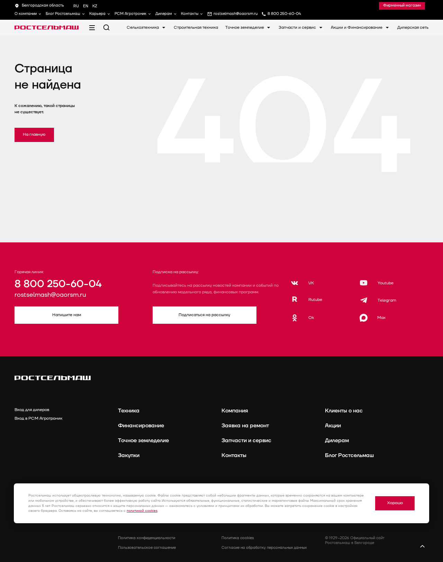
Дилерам (163, 14)
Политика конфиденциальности (146, 538)
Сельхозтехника (143, 27)
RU (76, 6)
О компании (26, 14)
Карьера (97, 14)
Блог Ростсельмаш (63, 14)
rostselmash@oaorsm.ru (50, 295)
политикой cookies (142, 510)
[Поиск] (106, 27)
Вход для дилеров (32, 410)
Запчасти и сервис (298, 27)
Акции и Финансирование (357, 27)
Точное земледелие (245, 27)
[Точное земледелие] (47, 27)
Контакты (189, 14)
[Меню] (92, 27)
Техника (128, 410)
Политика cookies (238, 538)
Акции (333, 425)
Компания (235, 410)
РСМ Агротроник (130, 14)
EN (85, 6)
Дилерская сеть (412, 27)
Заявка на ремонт (245, 425)
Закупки (128, 455)
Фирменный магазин (402, 5)
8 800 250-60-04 (58, 284)
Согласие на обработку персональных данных (264, 547)
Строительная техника (196, 27)
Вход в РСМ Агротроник (38, 418)
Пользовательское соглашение (147, 547)
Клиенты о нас (344, 410)
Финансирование (141, 425)
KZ (94, 6)
